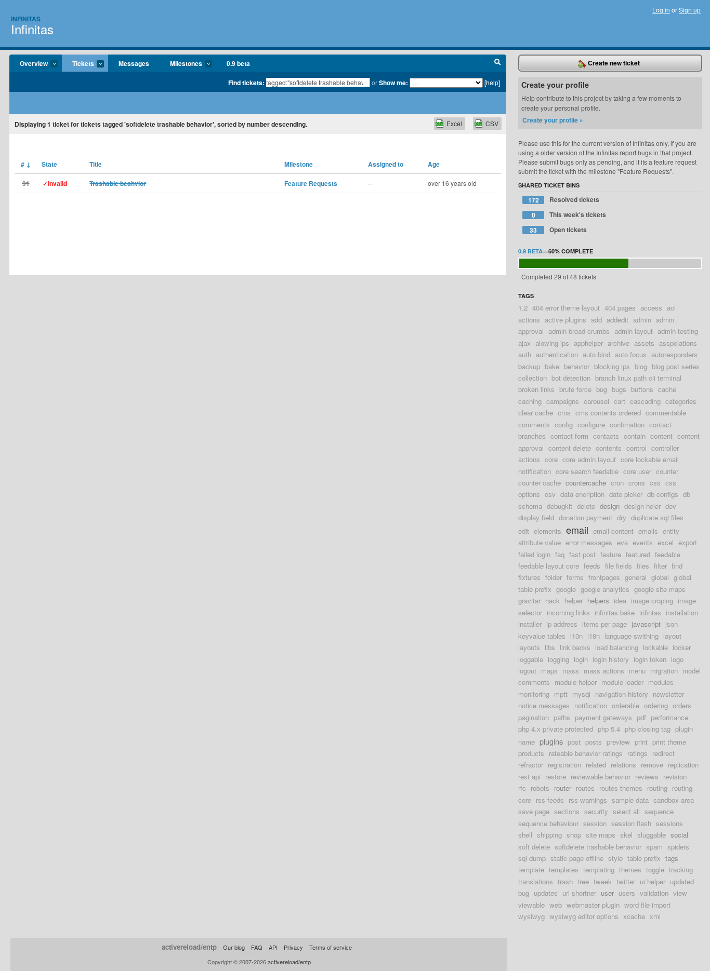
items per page (604, 624)
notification (590, 705)
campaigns (562, 401)
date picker (625, 494)
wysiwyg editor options (584, 916)
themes (630, 869)
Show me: (393, 82)
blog (641, 366)
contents (609, 448)
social (679, 835)
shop (574, 835)
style (615, 858)
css (655, 483)
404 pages (620, 308)
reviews (647, 776)
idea (620, 600)
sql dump (532, 858)
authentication (557, 354)
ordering (656, 705)
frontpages (604, 577)
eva (622, 542)
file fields (618, 566)
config (564, 424)
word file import (647, 905)
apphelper (588, 343)
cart (619, 401)
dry (621, 517)
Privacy (293, 947)
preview (618, 742)
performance (669, 717)
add (596, 320)
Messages (134, 63)
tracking (681, 869)
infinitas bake (615, 612)
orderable (625, 705)
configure (591, 424)
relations (623, 765)
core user (637, 471)
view (680, 893)
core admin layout (589, 459)
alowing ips (552, 343)
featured (638, 554)
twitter (625, 881)
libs (550, 647)
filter (660, 566)
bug (601, 389)
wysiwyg (531, 916)
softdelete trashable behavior (598, 847)
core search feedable (587, 471)
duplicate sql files (657, 517)
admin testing (678, 331)
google (566, 589)
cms (564, 412)
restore (555, 776)
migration (664, 671)
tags (671, 858)
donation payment (585, 517)
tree (583, 881)
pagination (533, 717)
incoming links (568, 612)
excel (666, 542)
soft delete (534, 847)
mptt (561, 694)
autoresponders (674, 354)
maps (549, 671)
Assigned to (385, 164)
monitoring (533, 694)
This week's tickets (569, 215)
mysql (581, 694)
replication (683, 765)
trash (565, 881)
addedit (617, 320)
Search (497, 63)
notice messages (544, 705)
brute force (575, 389)
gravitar (529, 600)
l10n (576, 636)
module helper (576, 682)
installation (682, 612)
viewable (531, 905)
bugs (619, 389)
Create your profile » (552, 120)
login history (611, 659)
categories (680, 401)
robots (540, 788)
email (577, 529)
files (643, 566)
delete (586, 506)
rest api (529, 776)
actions (529, 320)
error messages (589, 542)
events (643, 542)
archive (618, 343)
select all (626, 811)
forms (575, 577)
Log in (661, 9)
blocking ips (612, 366)
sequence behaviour (548, 823)
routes (585, 788)
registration (564, 765)
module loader (622, 682)
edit (523, 531)
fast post (582, 554)
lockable (655, 647)
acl (671, 308)
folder (553, 577)
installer (530, 624)
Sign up (690, 9)
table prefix (644, 858)
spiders (678, 847)
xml (655, 916)
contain (635, 436)
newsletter (668, 694)
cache (667, 389)
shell (525, 835)
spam (654, 847)
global (660, 577)
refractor (530, 765)
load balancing (616, 647)
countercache (586, 483)
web (555, 905)
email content (613, 531)
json (671, 624)
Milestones (181, 64)
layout (672, 636)
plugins (551, 741)
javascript (646, 624)
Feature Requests (310, 183)
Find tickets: (246, 82)
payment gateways (603, 717)
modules (661, 682)
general (636, 577)
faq (559, 554)
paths (562, 717)
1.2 (523, 308)
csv (550, 494)
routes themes (620, 788)
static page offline (576, 858)
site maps (600, 835)
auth (524, 354)
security (596, 811)
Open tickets (558, 230)
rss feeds (550, 800)
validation (654, 893)
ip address (561, 624)
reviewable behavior (600, 776)
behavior (576, 366)
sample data (630, 800)
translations (535, 881)
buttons (642, 389)
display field (536, 517)
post (574, 742)
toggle (655, 869)
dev (670, 506)
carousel (596, 401)
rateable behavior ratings (586, 753)
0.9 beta (238, 63)
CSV (491, 123)
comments (534, 424)
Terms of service (330, 947)
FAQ (256, 947)
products (531, 753)
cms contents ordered (608, 412)
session (595, 823)
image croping (652, 600)
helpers (598, 600)
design (610, 506)
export (687, 542)
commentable (666, 412)
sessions (669, 823)
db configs (662, 494)
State (49, 164)
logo (677, 659)
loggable (530, 659)
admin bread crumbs (579, 331)
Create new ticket (613, 63)
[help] (492, 82)
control (636, 448)
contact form (569, 436)
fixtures (529, 577)
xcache (634, 916)
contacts (606, 436)
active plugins (565, 320)
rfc (522, 788)
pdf (641, 717)
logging (558, 659)
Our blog (234, 947)
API (273, 947)
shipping (549, 835)
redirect (663, 753)
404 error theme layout (566, 308)
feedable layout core (548, 566)
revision (675, 776)
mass (570, 671)
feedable (667, 554)
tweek (603, 881)
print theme (669, 742)
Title (95, 164)
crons (636, 483)
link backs (575, 647)
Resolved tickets (564, 200)
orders (682, 705)
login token (650, 659)
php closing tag (647, 729)
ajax (524, 343)
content (661, 436)
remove (652, 765)
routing (657, 788)
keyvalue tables (542, 636)
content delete (569, 448)
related (596, 765)
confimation (627, 424)
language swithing (631, 636)
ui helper (652, 881)
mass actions (604, 671)
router (562, 788)
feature (610, 554)
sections (567, 811)
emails (648, 531)
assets (644, 343)
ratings (637, 753)
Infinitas (26, 18)
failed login (534, 554)
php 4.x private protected (555, 729)
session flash (631, 823)
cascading (645, 401)
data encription (582, 494)
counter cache (539, 483)
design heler (642, 506)
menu (637, 671)
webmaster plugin (593, 905)
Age (434, 164)
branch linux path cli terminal (638, 378)
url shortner (579, 893)
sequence (659, 811)
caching (530, 401)
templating (598, 869)
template (531, 869)
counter (667, 471)
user (607, 893)
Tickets (78, 64)
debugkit (559, 506)
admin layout (633, 331)
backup (529, 366)
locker (682, 647)
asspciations (678, 343)
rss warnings (588, 800)
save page (533, 811)
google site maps (660, 589)
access (651, 308)
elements (547, 531)
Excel (454, 123)
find (677, 566)
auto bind (596, 354)
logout (527, 671)
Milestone (298, 164)
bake (552, 366)
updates (546, 893)
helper (573, 600)
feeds (592, 566)
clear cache (535, 412)
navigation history (621, 694)
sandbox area (673, 800)
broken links (536, 389)
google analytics (605, 589)
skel (626, 835)
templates (563, 869)
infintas (650, 612)
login (581, 659)
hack (552, 600)
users (627, 893)
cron (617, 483)
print (641, 742)
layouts (529, 647)
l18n (593, 636)
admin (642, 320)
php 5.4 (609, 729)
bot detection (570, 378)
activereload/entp (189, 947)
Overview (28, 64)
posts (593, 742)
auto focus (631, 354)
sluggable (651, 835)
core (551, 459)
